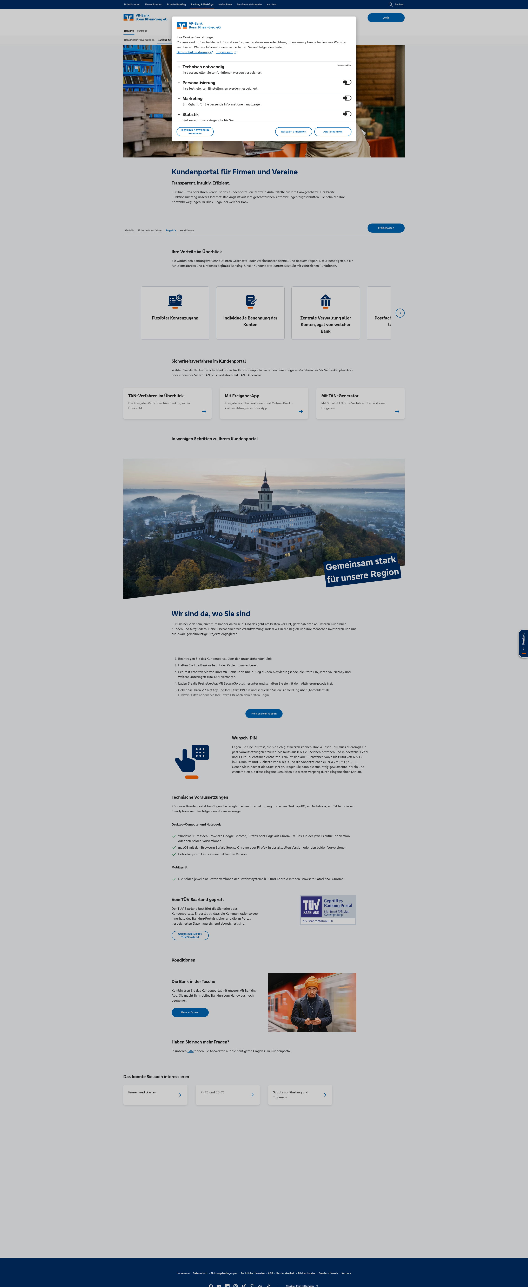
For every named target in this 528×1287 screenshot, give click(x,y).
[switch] (347, 82)
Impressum (224, 52)
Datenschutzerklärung (193, 52)
